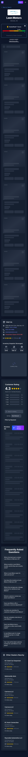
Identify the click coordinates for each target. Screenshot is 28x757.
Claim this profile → (14, 41)
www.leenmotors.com (11, 332)
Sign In (20, 2)
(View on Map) (13, 327)
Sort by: (9, 415)
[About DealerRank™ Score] (25, 26)
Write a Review (19, 427)
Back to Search (7, 7)
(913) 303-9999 (9, 329)
